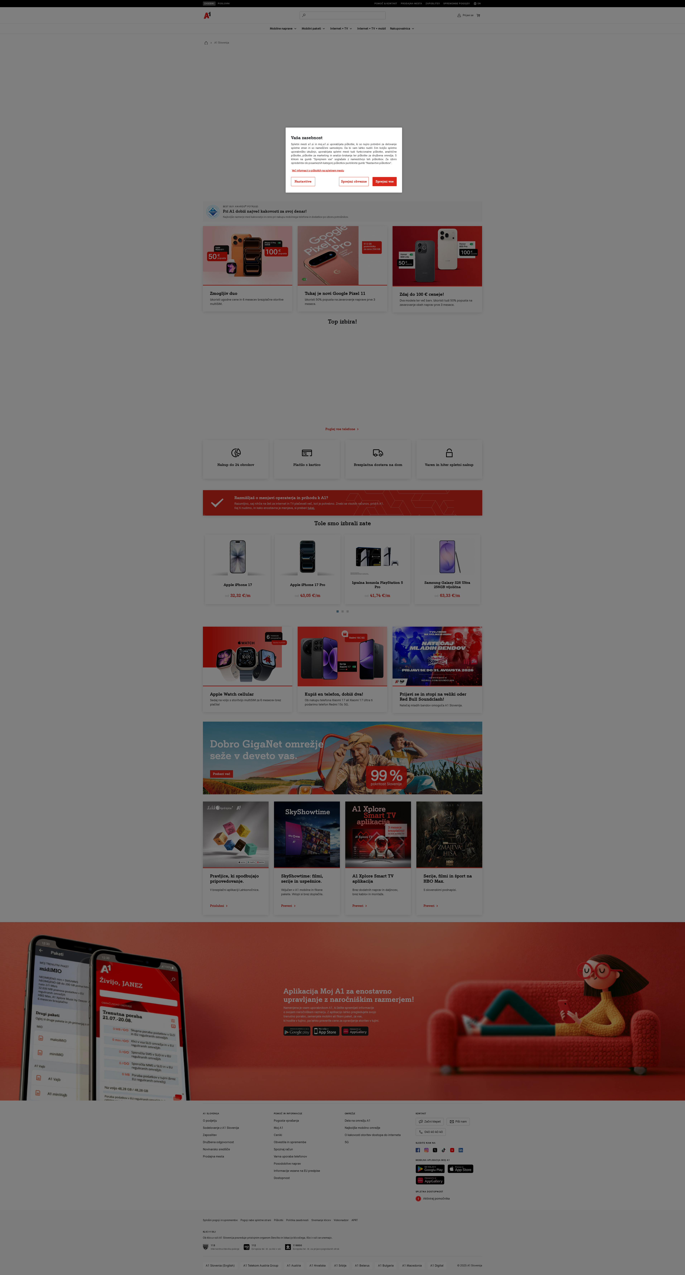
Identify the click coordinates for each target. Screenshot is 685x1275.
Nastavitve (303, 181)
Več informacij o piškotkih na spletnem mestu (318, 170)
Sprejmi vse (385, 181)
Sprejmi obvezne (354, 181)
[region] (344, 160)
